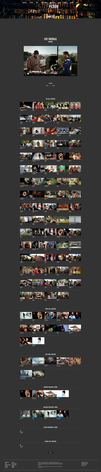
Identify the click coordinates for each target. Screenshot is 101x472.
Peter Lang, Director (50, 309)
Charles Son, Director (50, 441)
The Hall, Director (50, 99)
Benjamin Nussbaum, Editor (50, 407)
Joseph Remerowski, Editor (50, 427)
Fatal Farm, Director (50, 354)
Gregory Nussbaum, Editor (50, 387)
